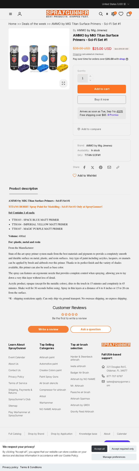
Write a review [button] (48, 329)
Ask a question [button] (91, 329)
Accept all (99, 448)
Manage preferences (114, 457)
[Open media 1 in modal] (39, 58)
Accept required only (123, 448)
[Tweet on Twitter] (92, 167)
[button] (10, 14)
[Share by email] (109, 167)
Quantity (81, 71)
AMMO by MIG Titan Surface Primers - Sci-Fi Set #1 (86, 23)
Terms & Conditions (31, 467)
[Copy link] (118, 167)
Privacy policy (10, 467)
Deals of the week (34, 23)
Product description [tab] (23, 188)
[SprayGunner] (116, 345)
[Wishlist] (121, 14)
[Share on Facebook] (84, 167)
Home (12, 23)
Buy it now (102, 99)
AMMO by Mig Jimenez (90, 30)
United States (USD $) (114, 4)
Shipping (77, 54)
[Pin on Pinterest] (100, 167)
